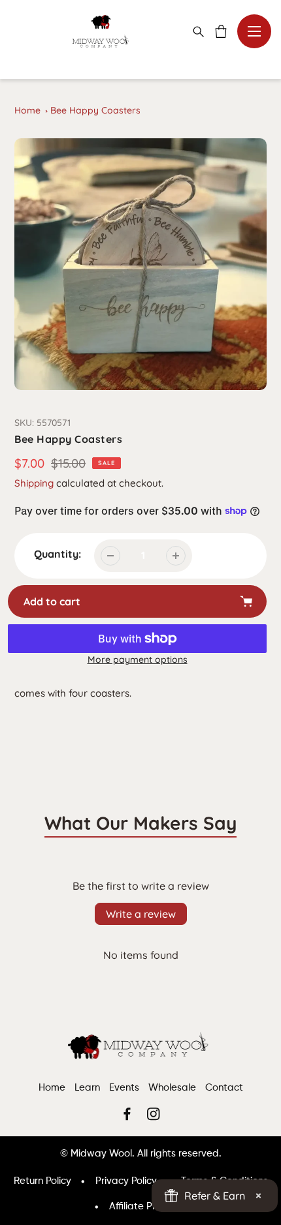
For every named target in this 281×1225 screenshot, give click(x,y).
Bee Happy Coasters (95, 110)
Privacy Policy (126, 1181)
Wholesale (172, 1088)
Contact (224, 1088)
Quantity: (57, 553)
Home (27, 110)
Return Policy (42, 1181)
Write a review (141, 913)
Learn (87, 1088)
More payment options (138, 659)
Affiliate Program (147, 1206)
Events (124, 1088)
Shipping (34, 483)
